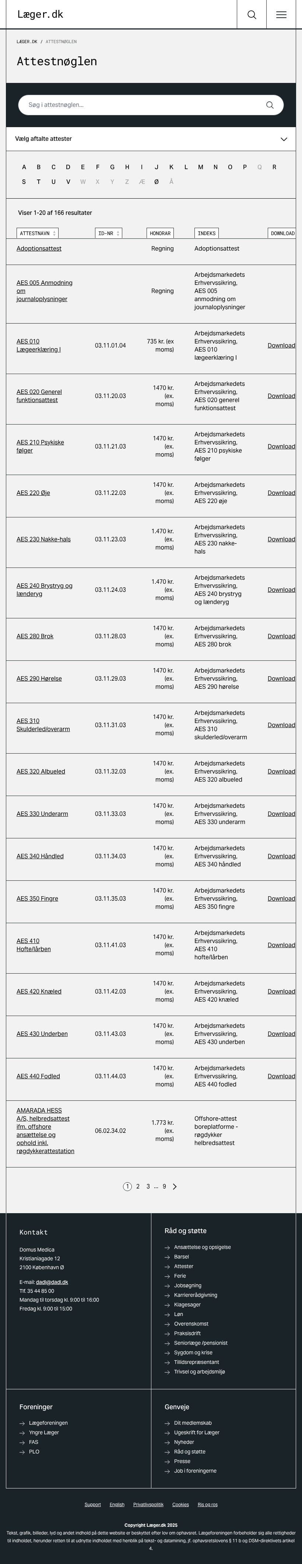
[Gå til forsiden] (40, 15)
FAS (33, 1442)
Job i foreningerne (195, 1470)
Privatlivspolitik (148, 1504)
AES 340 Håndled (40, 856)
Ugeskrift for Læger (197, 1432)
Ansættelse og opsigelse (202, 1247)
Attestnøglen (61, 41)
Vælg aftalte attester (43, 139)
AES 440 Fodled (38, 1076)
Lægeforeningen (48, 1423)
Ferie (180, 1276)
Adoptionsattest (39, 248)
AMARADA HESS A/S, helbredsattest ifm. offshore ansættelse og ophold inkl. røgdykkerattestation (45, 1131)
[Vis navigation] (281, 14)
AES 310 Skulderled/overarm (43, 725)
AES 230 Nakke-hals (44, 539)
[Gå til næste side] (174, 1186)
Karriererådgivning (195, 1295)
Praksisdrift (187, 1333)
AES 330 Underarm (42, 814)
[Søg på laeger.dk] (251, 14)
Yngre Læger (44, 1432)
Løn (178, 1314)
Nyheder (184, 1442)
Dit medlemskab (193, 1423)
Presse (182, 1461)
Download (281, 345)
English (117, 1504)
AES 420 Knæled (39, 991)
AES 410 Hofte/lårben (34, 945)
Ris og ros (208, 1504)
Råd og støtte (190, 1451)
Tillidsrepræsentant (196, 1362)
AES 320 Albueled (41, 771)
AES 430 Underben (42, 1034)
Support (93, 1504)
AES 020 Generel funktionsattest (39, 396)
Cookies (180, 1504)
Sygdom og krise (193, 1352)
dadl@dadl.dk (52, 1282)
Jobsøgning (187, 1285)
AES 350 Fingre (37, 899)
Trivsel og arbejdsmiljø (199, 1371)
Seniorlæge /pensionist (201, 1343)
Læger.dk (27, 41)
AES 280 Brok (35, 636)
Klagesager (187, 1304)
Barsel (181, 1256)
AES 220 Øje (33, 493)
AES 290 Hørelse (39, 678)
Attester (183, 1266)
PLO (34, 1451)
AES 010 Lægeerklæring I (39, 345)
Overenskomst (191, 1323)
